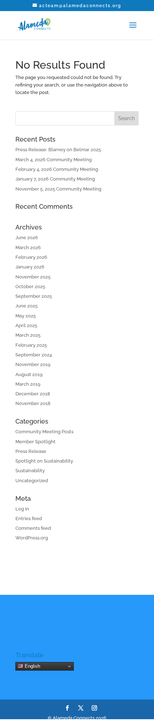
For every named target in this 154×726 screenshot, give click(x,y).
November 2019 (32, 364)
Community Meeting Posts (44, 431)
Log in (22, 509)
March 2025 (27, 335)
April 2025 (26, 325)
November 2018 (32, 403)
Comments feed (33, 528)
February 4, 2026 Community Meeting (56, 169)
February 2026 (31, 257)
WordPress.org (31, 537)
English (31, 666)
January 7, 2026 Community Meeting (55, 179)
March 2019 (27, 384)
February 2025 (31, 345)
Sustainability (30, 470)
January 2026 (29, 267)
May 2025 (25, 315)
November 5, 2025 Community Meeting (58, 189)
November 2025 (32, 277)
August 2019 (29, 374)
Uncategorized (31, 480)
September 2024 (33, 354)
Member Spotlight (35, 441)
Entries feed (28, 518)
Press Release (30, 451)
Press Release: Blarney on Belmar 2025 (58, 149)
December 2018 (32, 393)
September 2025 (33, 296)
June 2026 (26, 237)
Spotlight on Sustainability (44, 461)
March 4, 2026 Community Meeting (53, 159)
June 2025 (26, 305)
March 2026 (28, 247)
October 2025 (30, 286)
